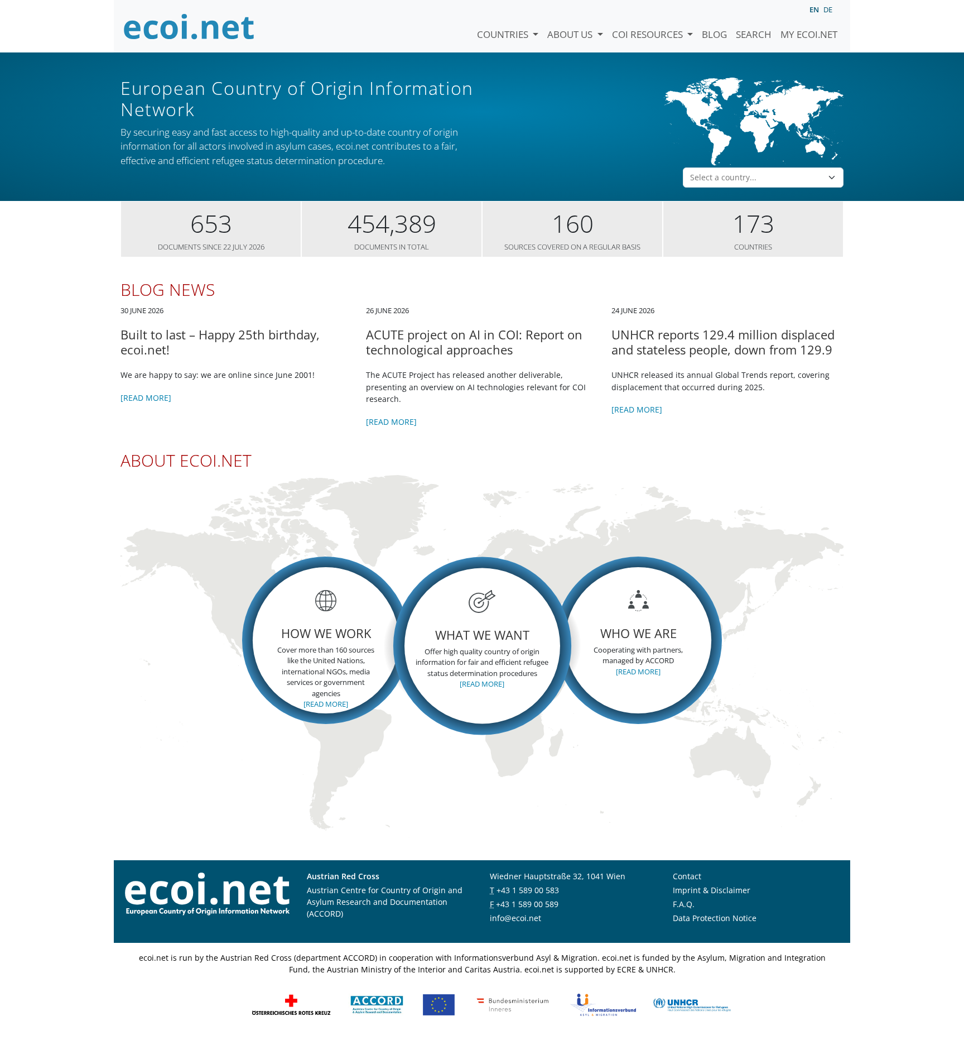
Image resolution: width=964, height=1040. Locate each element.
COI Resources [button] (648, 34)
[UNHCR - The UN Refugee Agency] (692, 1004)
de (827, 9)
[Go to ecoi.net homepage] (189, 26)
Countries (504, 34)
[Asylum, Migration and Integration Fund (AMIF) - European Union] (438, 1004)
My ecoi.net (808, 34)
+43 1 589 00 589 (527, 904)
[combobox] (756, 177)
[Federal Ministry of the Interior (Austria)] (512, 1004)
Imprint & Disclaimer (711, 890)
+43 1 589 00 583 (528, 890)
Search (754, 34)
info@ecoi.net (515, 918)
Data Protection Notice (714, 918)
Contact (687, 876)
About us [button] (571, 34)
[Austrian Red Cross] (291, 1004)
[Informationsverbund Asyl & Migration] (603, 1004)
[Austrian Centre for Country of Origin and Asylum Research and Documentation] (377, 1004)
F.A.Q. (684, 904)
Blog (714, 34)
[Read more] (145, 397)
